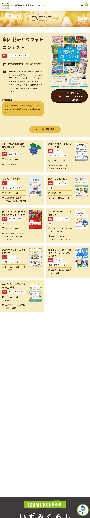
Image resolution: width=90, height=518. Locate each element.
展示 (10, 291)
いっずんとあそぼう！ (12, 179)
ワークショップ (55, 155)
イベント (12, 55)
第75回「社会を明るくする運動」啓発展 (13, 286)
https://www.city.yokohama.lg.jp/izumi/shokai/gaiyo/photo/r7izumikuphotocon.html (23, 109)
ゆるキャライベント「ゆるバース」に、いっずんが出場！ (59, 252)
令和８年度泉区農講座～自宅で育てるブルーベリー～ (13, 146)
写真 (20, 55)
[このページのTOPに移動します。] (83, 510)
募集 (26, 55)
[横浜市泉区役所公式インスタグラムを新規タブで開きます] (86, 5)
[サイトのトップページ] (24, 5)
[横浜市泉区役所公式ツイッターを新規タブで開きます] (82, 5)
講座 (10, 154)
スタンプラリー (8, 262)
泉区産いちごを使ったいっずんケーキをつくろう (13, 213)
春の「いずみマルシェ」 (59, 179)
